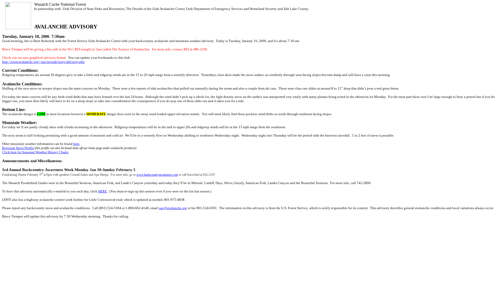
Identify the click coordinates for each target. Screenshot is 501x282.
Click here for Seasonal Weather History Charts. (35, 152)
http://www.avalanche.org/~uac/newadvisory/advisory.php (43, 62)
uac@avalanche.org (173, 208)
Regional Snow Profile (18, 148)
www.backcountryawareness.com (157, 175)
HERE (102, 191)
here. (76, 144)
